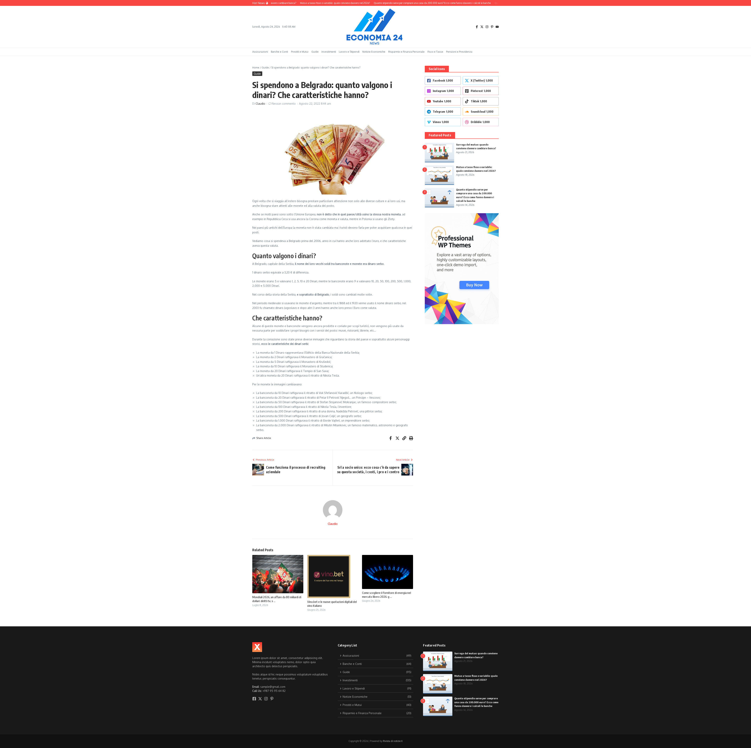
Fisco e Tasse (435, 51)
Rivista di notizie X (392, 741)
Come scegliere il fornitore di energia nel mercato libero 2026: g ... (386, 594)
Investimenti (329, 51)
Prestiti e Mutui (299, 51)
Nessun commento (284, 103)
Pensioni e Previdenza (459, 51)
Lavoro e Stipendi (349, 51)
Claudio (260, 103)
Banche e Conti (279, 51)
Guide (315, 51)
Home (255, 67)
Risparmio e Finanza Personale (406, 51)
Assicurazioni (260, 51)
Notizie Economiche (373, 51)
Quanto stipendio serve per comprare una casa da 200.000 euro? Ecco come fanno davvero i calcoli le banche (476, 702)
